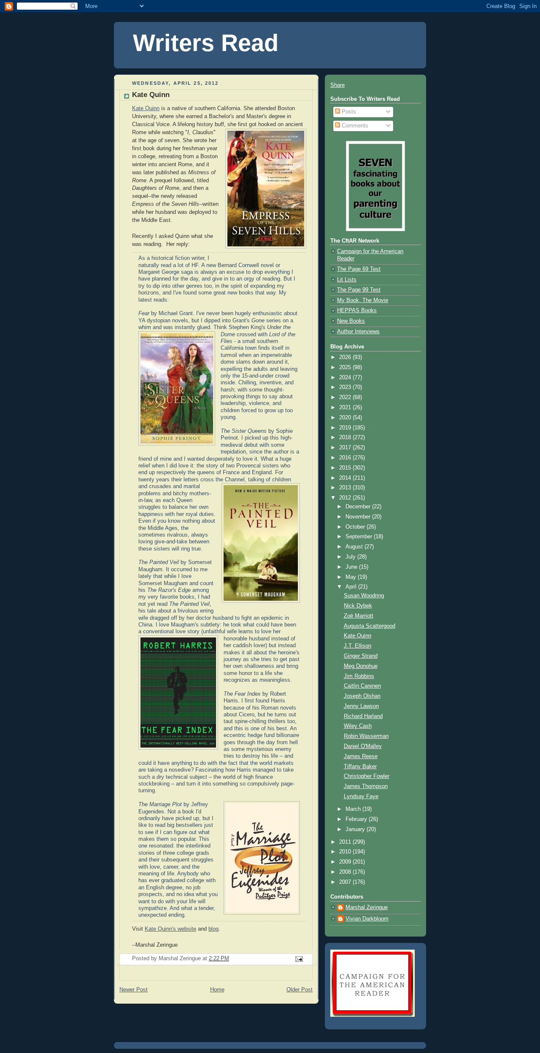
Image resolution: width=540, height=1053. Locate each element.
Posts (348, 112)
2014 (346, 478)
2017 (346, 448)
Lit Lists (346, 280)
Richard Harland (363, 716)
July (351, 557)
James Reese (361, 756)
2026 (346, 357)
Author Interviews (358, 332)
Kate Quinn (145, 108)
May (352, 577)
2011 (346, 842)
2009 (346, 862)
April (352, 587)
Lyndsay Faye (361, 796)
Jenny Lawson (361, 706)
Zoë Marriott (358, 616)
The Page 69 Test (359, 269)
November (359, 517)
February (357, 819)
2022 (346, 397)
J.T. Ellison (357, 646)
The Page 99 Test (359, 290)
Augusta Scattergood (369, 626)
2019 (346, 428)
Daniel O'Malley (363, 746)
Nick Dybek (358, 606)
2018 (346, 437)
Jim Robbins (359, 676)
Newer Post (133, 990)
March (354, 809)
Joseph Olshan (362, 696)
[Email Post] (298, 959)
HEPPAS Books (357, 310)
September (360, 537)
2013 (346, 488)
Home (217, 990)
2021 (346, 407)
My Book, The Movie (362, 300)
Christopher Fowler (366, 776)
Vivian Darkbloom (367, 919)
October (356, 527)
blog (213, 929)
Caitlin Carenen (362, 686)
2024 (346, 378)
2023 (346, 387)
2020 (346, 418)
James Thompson (366, 786)
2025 (346, 367)
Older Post (299, 990)
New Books (351, 321)
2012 (346, 498)
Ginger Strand (361, 656)
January (356, 829)
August (355, 547)
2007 (346, 882)
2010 (346, 852)
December (359, 507)
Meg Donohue (361, 666)
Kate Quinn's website (170, 929)
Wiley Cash (358, 726)
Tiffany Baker (360, 767)
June (352, 567)
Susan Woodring (364, 596)
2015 (346, 468)
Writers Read (205, 43)
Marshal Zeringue (367, 907)
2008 (346, 872)
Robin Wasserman (366, 736)
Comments (354, 126)
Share (337, 85)
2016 (346, 458)
